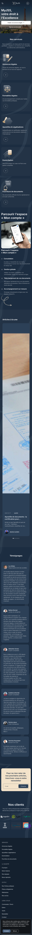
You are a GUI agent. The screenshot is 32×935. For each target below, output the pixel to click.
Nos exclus (5, 895)
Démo (3, 907)
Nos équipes (5, 874)
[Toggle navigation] (2, 3)
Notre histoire (6, 871)
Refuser (15, 931)
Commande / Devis (7, 904)
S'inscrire (23, 786)
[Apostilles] (5, 139)
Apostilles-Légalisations (9, 852)
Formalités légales (9, 96)
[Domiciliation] (5, 171)
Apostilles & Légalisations (12, 127)
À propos (4, 867)
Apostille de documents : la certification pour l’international (16, 519)
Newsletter (5, 914)
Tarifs (3, 910)
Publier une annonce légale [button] (15, 22)
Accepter (6, 931)
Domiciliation (7, 160)
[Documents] (5, 202)
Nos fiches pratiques (8, 886)
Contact (4, 917)
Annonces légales (9, 64)
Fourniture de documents (12, 191)
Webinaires (5, 892)
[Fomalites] (5, 106)
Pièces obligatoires (7, 889)
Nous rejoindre (6, 877)
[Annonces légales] (5, 75)
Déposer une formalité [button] (15, 27)
